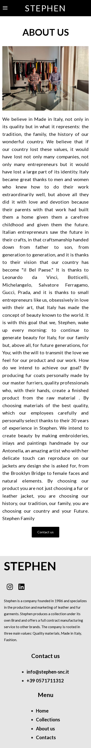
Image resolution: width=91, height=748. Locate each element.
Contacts (46, 737)
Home (42, 710)
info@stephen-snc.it (48, 671)
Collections (48, 719)
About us (45, 728)
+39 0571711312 (45, 680)
